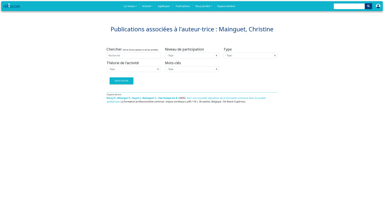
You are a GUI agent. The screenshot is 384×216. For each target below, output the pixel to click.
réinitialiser (121, 80)
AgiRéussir (164, 6)
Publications (183, 6)
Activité (146, 6)
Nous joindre (202, 6)
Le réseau (129, 6)
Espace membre (226, 6)
